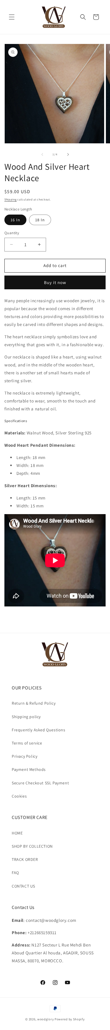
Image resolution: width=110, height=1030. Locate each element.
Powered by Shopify (70, 1019)
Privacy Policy (24, 756)
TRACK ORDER (25, 859)
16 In (15, 219)
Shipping (10, 199)
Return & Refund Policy (33, 703)
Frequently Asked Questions (38, 729)
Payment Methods (29, 769)
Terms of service (27, 743)
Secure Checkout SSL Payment (40, 783)
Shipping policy (26, 716)
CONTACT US (23, 886)
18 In (40, 219)
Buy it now (55, 282)
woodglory (45, 1019)
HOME (17, 833)
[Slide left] (42, 154)
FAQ (15, 872)
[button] (11, 17)
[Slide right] (68, 154)
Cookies (19, 796)
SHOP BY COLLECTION (32, 846)
